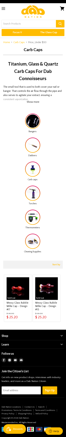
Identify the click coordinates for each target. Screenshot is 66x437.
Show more (33, 101)
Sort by (56, 264)
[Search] (60, 23)
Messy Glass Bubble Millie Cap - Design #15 (46, 306)
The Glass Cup (48, 32)
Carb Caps (19, 42)
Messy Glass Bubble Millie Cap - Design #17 (17, 306)
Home (6, 42)
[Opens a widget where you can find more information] (54, 431)
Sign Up (50, 390)
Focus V (17, 32)
